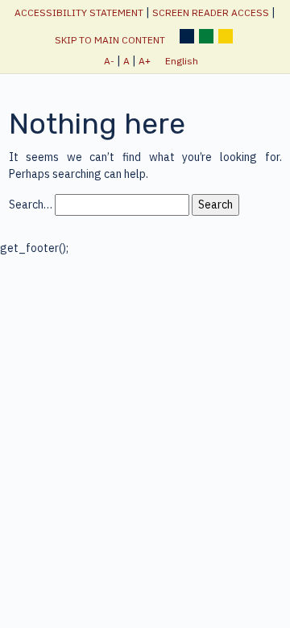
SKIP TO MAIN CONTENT (110, 40)
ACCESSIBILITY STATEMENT (78, 12)
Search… (30, 204)
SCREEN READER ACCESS (210, 12)
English (181, 61)
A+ (145, 61)
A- (109, 61)
